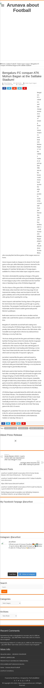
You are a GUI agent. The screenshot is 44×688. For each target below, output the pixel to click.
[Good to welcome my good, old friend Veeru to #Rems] (22, 564)
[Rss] (14, 680)
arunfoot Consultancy (7, 671)
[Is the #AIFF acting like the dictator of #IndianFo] (22, 569)
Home (3, 64)
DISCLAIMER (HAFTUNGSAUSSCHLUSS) (12, 664)
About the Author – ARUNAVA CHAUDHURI (13, 654)
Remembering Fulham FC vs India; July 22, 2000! (14, 643)
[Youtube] (23, 680)
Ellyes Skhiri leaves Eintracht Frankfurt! (12, 483)
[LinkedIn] (21, 680)
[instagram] (25, 680)
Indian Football (11, 64)
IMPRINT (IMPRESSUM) (7, 657)
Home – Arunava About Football (10, 667)
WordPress (16, 678)
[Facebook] (16, 680)
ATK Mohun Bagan (10, 428)
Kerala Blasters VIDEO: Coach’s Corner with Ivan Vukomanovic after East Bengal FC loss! (14, 457)
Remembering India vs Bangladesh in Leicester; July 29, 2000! (18, 635)
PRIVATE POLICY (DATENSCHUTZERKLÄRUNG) (14, 661)
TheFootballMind (34, 678)
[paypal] (27, 680)
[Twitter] (18, 680)
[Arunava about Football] (22, 7)
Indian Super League (23, 64)
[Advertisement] (22, 38)
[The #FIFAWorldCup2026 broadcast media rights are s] (22, 553)
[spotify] (29, 680)
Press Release (8, 83)
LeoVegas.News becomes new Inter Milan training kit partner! (29, 462)
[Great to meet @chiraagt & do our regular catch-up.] (22, 558)
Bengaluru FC (23, 428)
